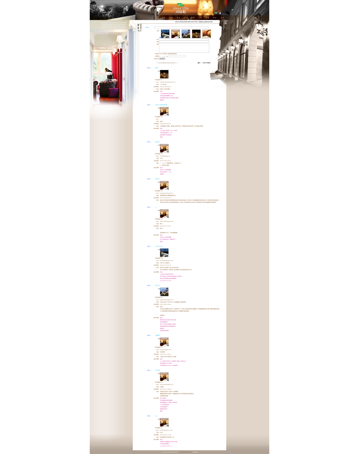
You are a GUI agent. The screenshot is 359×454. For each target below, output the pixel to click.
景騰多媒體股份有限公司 (185, 452)
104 (167, 63)
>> (177, 63)
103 (164, 63)
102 (161, 63)
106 (173, 63)
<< (157, 63)
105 (170, 63)
